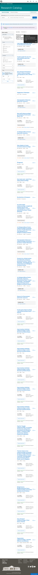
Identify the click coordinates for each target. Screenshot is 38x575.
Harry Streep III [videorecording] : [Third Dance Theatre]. (23, 520)
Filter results (5, 32)
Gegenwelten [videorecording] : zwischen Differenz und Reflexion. (24, 540)
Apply (8, 81)
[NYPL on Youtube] (35, 567)
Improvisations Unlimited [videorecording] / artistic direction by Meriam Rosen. (23, 331)
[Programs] (20, 162)
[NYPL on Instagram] (33, 567)
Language (31, 561)
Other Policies (25, 560)
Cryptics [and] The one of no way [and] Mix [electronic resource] (24, 58)
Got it (36, 41)
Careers (19, 561)
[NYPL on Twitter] (30, 567)
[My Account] (28, 1)
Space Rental (20, 562)
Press (19, 560)
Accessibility (20, 559)
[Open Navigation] (36, 1)
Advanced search (34, 19)
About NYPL (31, 560)
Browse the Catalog (14, 12)
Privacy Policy (25, 559)
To (8, 76)
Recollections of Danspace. (23, 197)
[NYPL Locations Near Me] (30, 1)
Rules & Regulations (32, 559)
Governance (25, 562)
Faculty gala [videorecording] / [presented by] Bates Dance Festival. (24, 311)
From (3, 76)
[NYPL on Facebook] (28, 567)
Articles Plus (7, 24)
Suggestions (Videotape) (23, 92)
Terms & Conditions (26, 561)
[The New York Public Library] (1, 1)
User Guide (10, 27)
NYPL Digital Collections (21, 50)
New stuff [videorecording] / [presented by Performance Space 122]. (24, 115)
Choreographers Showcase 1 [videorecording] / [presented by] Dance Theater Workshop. (24, 241)
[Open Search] (33, 1)
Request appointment (21, 84)
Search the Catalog (5, 12)
